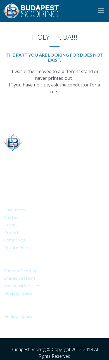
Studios (11, 217)
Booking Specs (18, 293)
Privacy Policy (17, 247)
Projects (12, 232)
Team (9, 225)
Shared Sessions (20, 278)
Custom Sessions (20, 270)
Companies (14, 240)
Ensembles (14, 209)
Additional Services (22, 285)
